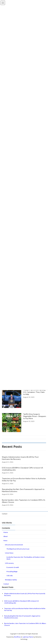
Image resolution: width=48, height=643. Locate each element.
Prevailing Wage (12, 571)
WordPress (17, 637)
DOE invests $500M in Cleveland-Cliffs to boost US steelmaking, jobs (22, 469)
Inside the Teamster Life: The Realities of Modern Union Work (26, 558)
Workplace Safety (11, 580)
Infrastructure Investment (14, 545)
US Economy (9, 563)
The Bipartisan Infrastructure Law (18, 549)
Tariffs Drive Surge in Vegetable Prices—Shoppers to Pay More (34, 416)
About (5, 536)
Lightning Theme (27, 637)
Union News (9, 553)
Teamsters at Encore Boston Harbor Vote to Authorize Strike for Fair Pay (24, 479)
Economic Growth (13, 567)
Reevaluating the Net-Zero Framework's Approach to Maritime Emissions (23, 490)
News (5, 540)
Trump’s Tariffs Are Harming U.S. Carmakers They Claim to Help (34, 392)
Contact (4, 514)
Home (5, 532)
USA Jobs (10, 575)
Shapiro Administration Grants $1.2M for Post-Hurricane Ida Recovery (20, 458)
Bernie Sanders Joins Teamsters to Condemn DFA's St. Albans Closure (23, 501)
